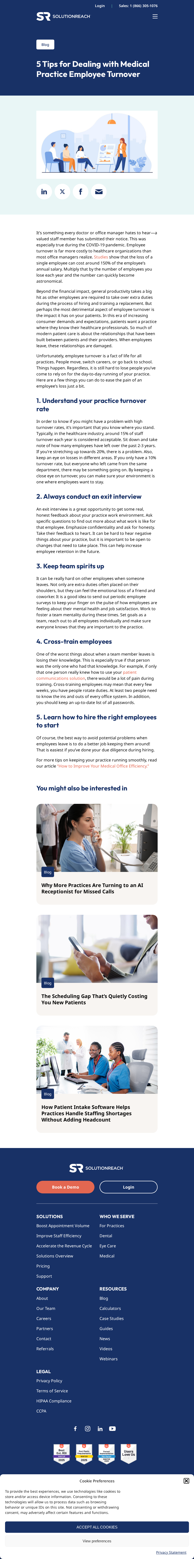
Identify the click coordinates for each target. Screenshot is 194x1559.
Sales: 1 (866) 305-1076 (138, 5)
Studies (101, 257)
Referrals (45, 1348)
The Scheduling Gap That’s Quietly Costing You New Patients (94, 999)
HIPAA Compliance (53, 1401)
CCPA (41, 1411)
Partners (44, 1328)
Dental (106, 1236)
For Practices (112, 1225)
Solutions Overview (55, 1256)
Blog (104, 1298)
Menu (153, 16)
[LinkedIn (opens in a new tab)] (44, 191)
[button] (186, 1480)
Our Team (45, 1308)
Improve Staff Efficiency (58, 1236)
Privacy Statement (171, 1552)
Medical (107, 1256)
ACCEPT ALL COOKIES (97, 1527)
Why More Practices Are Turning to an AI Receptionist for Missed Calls (92, 888)
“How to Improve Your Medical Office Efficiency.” (103, 766)
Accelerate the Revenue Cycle (64, 1246)
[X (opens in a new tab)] (62, 191)
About (42, 1298)
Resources (113, 1289)
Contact (43, 1338)
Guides (106, 1328)
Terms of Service (52, 1391)
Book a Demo (65, 1187)
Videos (106, 1348)
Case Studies (112, 1318)
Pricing (43, 1266)
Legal (43, 1371)
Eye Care (108, 1246)
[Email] (99, 191)
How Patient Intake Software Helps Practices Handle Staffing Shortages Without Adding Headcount (86, 1113)
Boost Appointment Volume (62, 1225)
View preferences (97, 1541)
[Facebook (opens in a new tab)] (80, 191)
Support (44, 1276)
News (105, 1338)
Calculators (110, 1308)
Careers (43, 1318)
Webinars (109, 1359)
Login (100, 5)
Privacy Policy (49, 1381)
